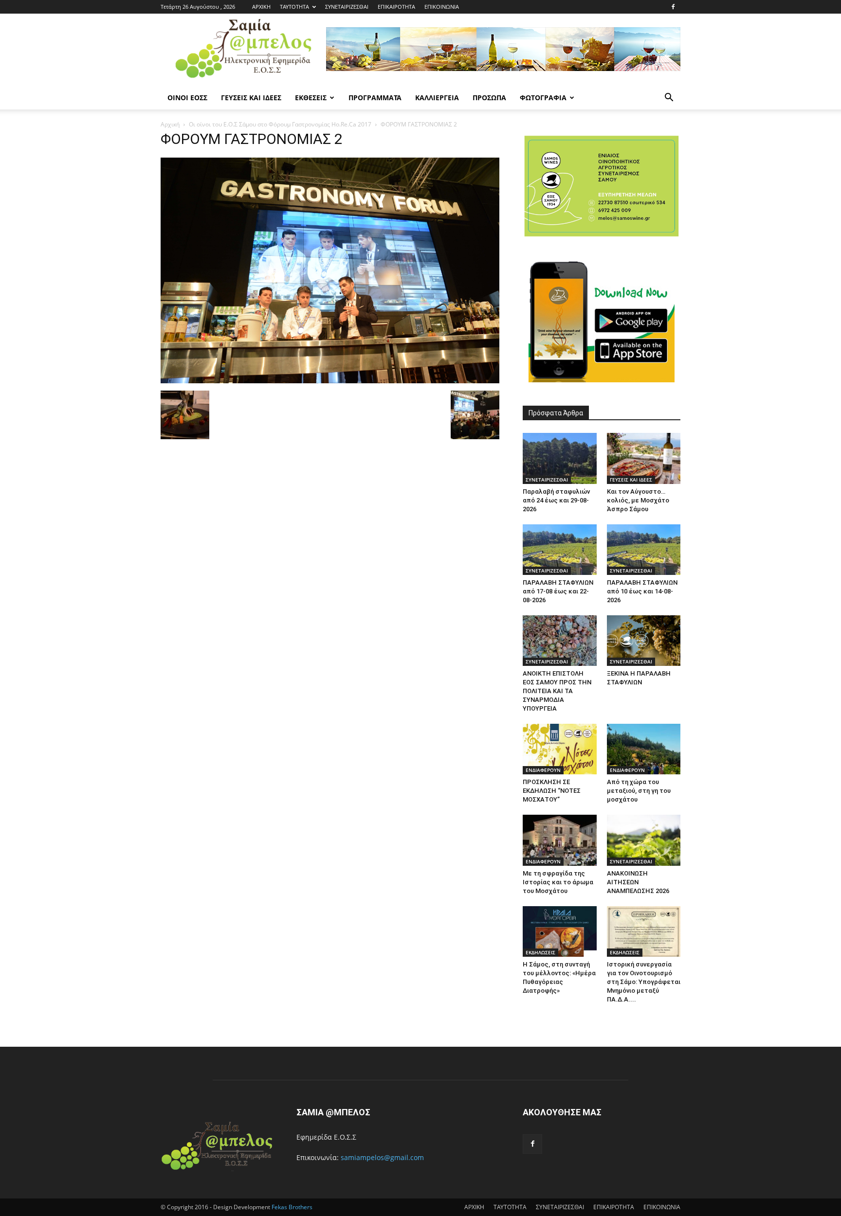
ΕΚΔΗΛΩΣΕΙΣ (540, 952)
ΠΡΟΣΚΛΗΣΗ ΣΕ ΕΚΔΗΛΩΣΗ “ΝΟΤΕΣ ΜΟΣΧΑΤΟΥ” (552, 790)
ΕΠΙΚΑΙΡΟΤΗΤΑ (396, 6)
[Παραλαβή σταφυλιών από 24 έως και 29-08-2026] (560, 458)
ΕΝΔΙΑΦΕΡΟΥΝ (543, 770)
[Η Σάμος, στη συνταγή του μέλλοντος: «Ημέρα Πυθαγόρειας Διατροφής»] (560, 931)
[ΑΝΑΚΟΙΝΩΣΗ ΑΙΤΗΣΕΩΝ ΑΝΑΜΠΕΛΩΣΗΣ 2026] (644, 840)
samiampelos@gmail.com (382, 1157)
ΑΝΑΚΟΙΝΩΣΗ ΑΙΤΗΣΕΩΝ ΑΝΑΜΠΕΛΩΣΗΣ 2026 (638, 882)
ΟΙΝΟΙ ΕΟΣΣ (187, 97)
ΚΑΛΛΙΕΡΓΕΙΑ (437, 97)
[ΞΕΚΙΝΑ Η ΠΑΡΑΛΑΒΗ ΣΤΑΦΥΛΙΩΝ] (644, 640)
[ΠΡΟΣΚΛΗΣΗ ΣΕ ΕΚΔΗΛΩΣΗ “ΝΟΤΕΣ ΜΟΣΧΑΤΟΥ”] (560, 749)
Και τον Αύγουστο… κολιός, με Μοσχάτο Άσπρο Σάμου (638, 500)
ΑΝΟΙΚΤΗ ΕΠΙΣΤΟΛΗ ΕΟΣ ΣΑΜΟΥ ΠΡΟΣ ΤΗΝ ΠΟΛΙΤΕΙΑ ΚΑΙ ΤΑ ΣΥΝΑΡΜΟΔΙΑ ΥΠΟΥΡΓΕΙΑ (557, 691)
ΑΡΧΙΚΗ (261, 6)
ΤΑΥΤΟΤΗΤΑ (294, 6)
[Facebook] (673, 7)
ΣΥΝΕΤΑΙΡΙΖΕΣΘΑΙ (346, 6)
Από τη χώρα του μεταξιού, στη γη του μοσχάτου (639, 790)
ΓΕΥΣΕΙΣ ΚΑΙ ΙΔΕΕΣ (251, 97)
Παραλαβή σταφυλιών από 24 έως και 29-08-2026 (556, 500)
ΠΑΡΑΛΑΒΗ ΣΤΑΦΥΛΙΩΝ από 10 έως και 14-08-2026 (642, 591)
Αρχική (170, 124)
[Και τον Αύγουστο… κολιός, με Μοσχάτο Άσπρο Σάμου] (644, 458)
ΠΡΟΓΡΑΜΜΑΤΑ (375, 97)
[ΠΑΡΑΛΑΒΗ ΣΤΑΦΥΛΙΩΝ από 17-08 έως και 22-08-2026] (560, 549)
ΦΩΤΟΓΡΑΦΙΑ (543, 97)
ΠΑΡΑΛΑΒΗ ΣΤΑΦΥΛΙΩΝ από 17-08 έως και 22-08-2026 (558, 591)
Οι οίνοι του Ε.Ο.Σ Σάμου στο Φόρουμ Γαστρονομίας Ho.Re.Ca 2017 (280, 124)
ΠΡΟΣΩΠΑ (489, 97)
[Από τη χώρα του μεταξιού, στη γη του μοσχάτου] (644, 749)
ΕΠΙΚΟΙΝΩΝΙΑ (441, 6)
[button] (668, 98)
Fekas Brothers (291, 1207)
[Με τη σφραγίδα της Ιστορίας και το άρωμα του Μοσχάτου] (560, 840)
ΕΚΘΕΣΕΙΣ (311, 97)
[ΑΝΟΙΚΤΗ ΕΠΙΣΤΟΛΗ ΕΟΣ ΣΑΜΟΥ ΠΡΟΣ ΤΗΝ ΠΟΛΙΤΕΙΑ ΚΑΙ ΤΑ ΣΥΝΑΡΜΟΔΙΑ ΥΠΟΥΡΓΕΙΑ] (560, 640)
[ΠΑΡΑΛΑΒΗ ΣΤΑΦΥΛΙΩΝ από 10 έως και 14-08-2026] (644, 549)
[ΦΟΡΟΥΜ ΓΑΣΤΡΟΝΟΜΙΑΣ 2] (330, 380)
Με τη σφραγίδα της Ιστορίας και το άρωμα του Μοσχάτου (558, 882)
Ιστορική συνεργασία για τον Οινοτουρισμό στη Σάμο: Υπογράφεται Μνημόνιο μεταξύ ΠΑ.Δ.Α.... (643, 982)
